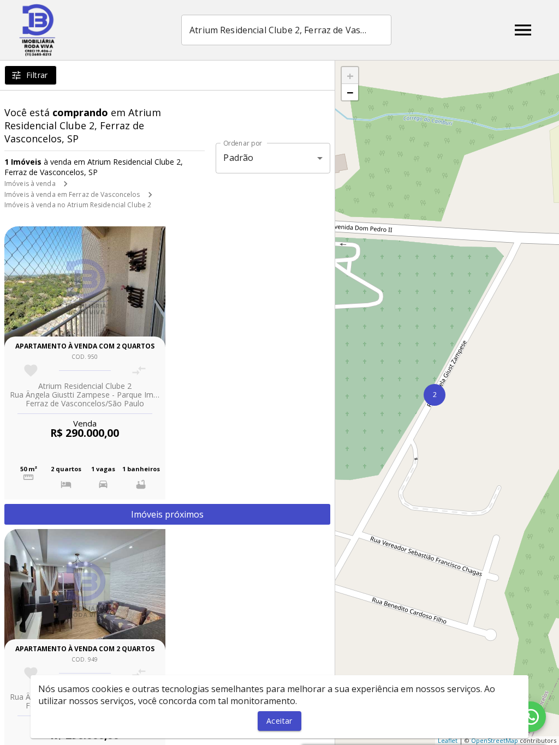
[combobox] (286, 30)
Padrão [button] (238, 158)
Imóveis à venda (30, 183)
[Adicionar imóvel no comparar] (139, 370)
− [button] (350, 92)
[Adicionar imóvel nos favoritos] (31, 370)
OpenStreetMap (494, 740)
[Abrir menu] (523, 30)
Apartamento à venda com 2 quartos (84, 346)
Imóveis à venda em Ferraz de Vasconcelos (72, 194)
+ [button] (350, 75)
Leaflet (447, 740)
